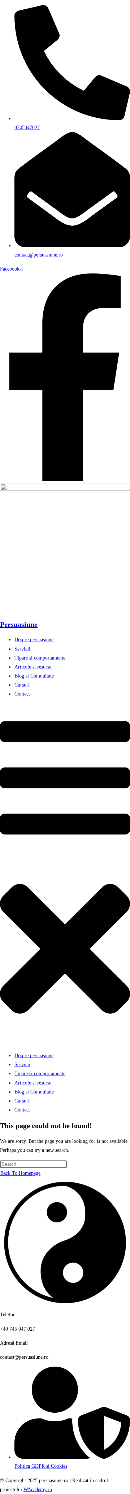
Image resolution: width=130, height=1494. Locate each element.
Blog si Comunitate (34, 676)
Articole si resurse (32, 667)
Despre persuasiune (33, 639)
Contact (22, 694)
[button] (65, 875)
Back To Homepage (20, 1173)
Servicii (22, 649)
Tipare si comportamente (39, 658)
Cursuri (22, 685)
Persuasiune (19, 624)
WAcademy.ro (37, 1489)
